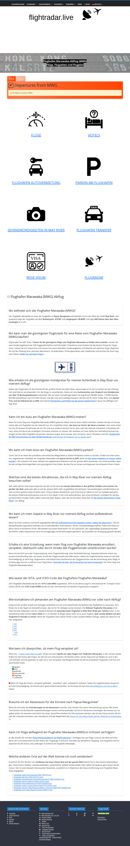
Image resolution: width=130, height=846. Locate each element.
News (80, 4)
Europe (11, 819)
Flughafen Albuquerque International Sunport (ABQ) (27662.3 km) (39, 779)
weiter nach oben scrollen (30, 654)
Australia (12, 813)
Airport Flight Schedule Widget (50, 838)
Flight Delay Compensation (51, 833)
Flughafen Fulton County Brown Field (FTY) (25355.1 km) (35, 785)
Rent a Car (45, 823)
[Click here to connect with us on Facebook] (68, 813)
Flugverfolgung (18, 4)
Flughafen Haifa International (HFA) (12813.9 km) (32, 775)
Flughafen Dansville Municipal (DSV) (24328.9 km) (33, 783)
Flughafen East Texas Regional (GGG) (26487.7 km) (33, 790)
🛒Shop (87, 4)
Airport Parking (46, 819)
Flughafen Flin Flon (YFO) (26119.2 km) (28, 777)
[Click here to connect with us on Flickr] (84, 813)
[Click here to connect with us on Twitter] (93, 813)
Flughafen (58, 4)
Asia (10, 817)
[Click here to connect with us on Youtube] (76, 813)
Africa (11, 821)
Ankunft (20, 79)
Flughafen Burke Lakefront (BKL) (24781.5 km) (31, 781)
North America (14, 823)
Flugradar (31, 4)
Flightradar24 (44, 4)
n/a (15, 624)
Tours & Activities (47, 827)
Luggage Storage (48, 829)
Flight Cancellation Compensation (47, 836)
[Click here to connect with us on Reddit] (84, 815)
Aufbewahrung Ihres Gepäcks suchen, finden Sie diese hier (84, 522)
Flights (43, 821)
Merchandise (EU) (47, 813)
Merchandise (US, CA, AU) (50, 815)
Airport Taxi (45, 825)
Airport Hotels (46, 817)
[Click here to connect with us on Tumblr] (76, 815)
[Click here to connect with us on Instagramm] (68, 815)
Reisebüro (70, 4)
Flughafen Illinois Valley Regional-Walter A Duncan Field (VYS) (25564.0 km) (42, 788)
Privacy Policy (102, 819)
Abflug (11, 79)
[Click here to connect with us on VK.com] (93, 815)
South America (14, 815)
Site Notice (101, 817)
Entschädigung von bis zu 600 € (103, 686)
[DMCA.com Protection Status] (104, 814)
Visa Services (46, 831)
